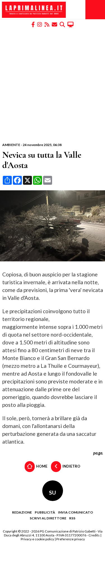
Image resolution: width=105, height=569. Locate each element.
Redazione (22, 512)
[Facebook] (33, 24)
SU (52, 492)
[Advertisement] (52, 85)
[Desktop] (70, 24)
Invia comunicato (75, 512)
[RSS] (47, 24)
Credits (94, 535)
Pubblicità (45, 512)
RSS (72, 518)
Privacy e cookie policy (37, 539)
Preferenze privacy (70, 539)
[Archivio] (62, 24)
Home (41, 466)
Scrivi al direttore (48, 518)
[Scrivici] (54, 24)
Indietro (71, 466)
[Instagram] (39, 24)
